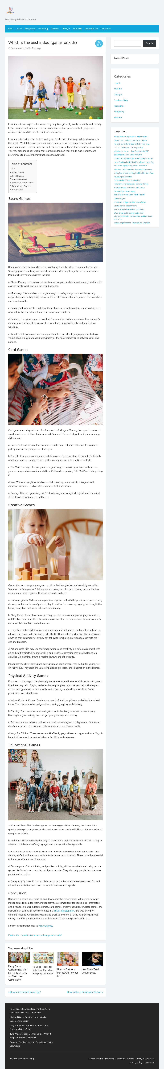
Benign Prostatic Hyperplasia (125, 136)
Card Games (18, 176)
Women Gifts (137, 223)
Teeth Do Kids (139, 195)
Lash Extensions (128, 169)
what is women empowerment (125, 206)
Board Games (18, 172)
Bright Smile (142, 136)
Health (19, 28)
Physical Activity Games (22, 182)
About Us (77, 28)
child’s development (64, 910)
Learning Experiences (143, 169)
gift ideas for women (121, 151)
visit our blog (45, 925)
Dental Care (118, 140)
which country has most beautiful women (129, 209)
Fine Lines (145, 144)
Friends (117, 147)
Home (9, 28)
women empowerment (122, 223)
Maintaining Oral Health (134, 173)
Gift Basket (125, 147)
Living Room (118, 173)
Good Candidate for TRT (140, 151)
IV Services (143, 166)
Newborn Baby (121, 100)
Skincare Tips (119, 191)
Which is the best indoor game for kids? (43, 935)
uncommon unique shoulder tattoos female (130, 202)
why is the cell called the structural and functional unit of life (133, 217)
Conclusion (17, 189)
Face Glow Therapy (139, 140)
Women (55, 28)
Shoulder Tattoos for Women (124, 187)
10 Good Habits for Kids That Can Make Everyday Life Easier (43, 970)
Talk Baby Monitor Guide (123, 195)
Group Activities (136, 155)
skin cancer (140, 187)
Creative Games (19, 179)
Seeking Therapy (142, 184)
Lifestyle (66, 28)
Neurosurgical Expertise (123, 177)
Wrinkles (146, 223)
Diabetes (128, 140)
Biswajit (37, 48)
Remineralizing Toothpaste (124, 184)
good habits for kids (121, 155)
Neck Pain (149, 173)
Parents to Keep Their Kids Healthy (127, 180)
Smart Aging (130, 191)
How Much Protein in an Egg (142, 162)
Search (149, 43)
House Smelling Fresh (122, 162)
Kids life (15, 935)
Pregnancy (30, 28)
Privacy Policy (91, 28)
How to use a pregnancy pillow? (126, 166)
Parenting (43, 28)
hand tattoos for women (144, 158)
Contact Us (106, 28)
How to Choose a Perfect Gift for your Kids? (67, 972)
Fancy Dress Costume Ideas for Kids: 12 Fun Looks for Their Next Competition (17, 973)
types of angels (119, 198)
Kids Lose (117, 169)
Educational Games (21, 186)
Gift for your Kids (137, 147)
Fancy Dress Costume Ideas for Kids (127, 144)
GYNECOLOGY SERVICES (124, 158)
